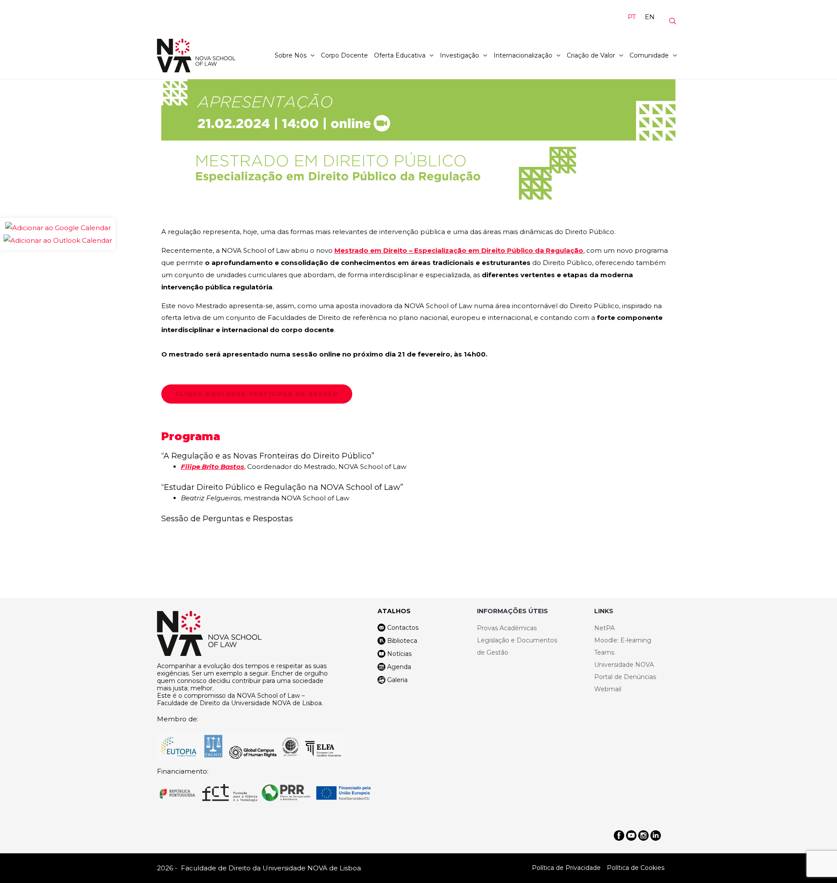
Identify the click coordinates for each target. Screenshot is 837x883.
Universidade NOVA (624, 665)
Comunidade (649, 55)
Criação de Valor (591, 55)
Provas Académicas (507, 628)
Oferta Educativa (399, 55)
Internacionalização (522, 55)
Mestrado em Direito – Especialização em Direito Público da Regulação (458, 250)
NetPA (604, 628)
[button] (256, 394)
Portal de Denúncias (625, 677)
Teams (604, 652)
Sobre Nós (290, 55)
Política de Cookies (635, 868)
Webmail (607, 689)
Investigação (459, 55)
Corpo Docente (344, 55)
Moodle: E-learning (622, 640)
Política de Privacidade (566, 868)
